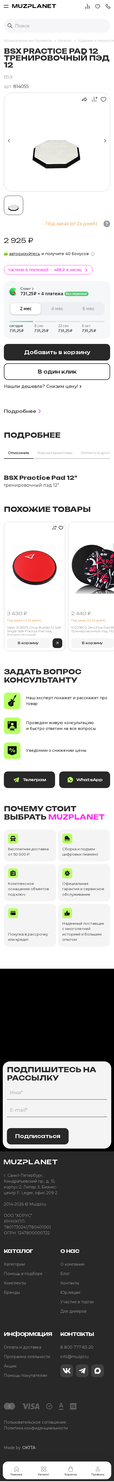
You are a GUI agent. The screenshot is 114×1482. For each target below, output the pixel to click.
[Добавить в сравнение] (93, 99)
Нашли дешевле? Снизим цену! (41, 386)
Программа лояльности (27, 1356)
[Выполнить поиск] (9, 25)
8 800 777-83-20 (77, 1347)
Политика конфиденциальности (36, 1428)
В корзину (28, 643)
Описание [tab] (18, 453)
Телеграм (34, 779)
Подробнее (20, 411)
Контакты (69, 1283)
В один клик (57, 372)
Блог (65, 1273)
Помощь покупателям (25, 1375)
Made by (19, 1447)
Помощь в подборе (23, 1273)
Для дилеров (73, 1311)
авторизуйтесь (24, 253)
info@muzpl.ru (74, 1356)
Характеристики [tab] (54, 453)
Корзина (70, 1474)
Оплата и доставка (22, 1347)
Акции (10, 1366)
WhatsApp (89, 779)
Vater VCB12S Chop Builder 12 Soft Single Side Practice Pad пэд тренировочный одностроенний (34, 631)
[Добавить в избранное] (102, 99)
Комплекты (15, 1283)
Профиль (97, 1474)
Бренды (12, 1292)
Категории (14, 1264)
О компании (72, 1264)
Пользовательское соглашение (35, 1422)
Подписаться (37, 1136)
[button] (108, 6)
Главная (16, 1474)
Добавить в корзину (57, 352)
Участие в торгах (77, 1301)
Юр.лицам (70, 1292)
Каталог (43, 1474)
